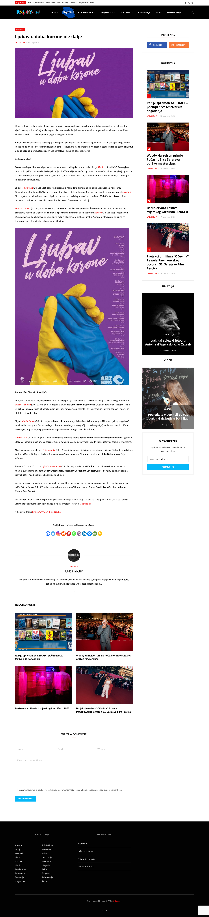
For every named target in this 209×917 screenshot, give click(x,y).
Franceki (68, 12)
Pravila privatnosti (86, 859)
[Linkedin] (84, 533)
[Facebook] (48, 533)
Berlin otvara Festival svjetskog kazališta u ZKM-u (43, 708)
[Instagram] (58, 533)
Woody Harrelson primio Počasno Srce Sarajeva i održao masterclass (165, 159)
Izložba (18, 861)
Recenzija (19, 877)
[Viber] (79, 533)
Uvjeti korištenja (85, 851)
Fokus (45, 853)
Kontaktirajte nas (86, 866)
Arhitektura (47, 845)
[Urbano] (28, 12)
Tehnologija (47, 877)
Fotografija (174, 12)
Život (44, 881)
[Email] (94, 533)
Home (54, 12)
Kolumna (46, 861)
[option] (168, 324)
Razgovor (46, 873)
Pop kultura (85, 12)
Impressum (83, 843)
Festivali (19, 853)
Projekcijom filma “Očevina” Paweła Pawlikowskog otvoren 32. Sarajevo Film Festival (61, 3)
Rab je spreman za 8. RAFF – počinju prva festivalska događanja (167, 107)
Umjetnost (107, 12)
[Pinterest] (68, 533)
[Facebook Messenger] (89, 533)
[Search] (191, 12)
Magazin (126, 12)
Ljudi (17, 865)
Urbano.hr (20, 42)
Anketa (18, 845)
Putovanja (144, 12)
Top (105, 910)
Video (159, 12)
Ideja (17, 857)
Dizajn (18, 849)
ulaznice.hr (85, 503)
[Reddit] (63, 533)
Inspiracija (47, 857)
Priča (44, 869)
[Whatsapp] (74, 533)
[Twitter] (53, 533)
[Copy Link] (100, 533)
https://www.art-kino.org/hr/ (46, 511)
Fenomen (46, 849)
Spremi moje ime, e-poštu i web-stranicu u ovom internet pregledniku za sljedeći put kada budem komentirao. (70, 789)
